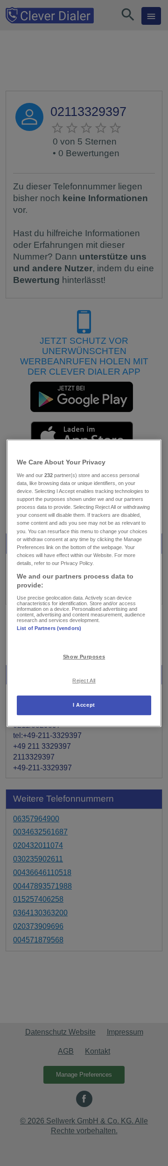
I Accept (84, 705)
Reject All (84, 680)
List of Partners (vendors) (49, 628)
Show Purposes (84, 657)
